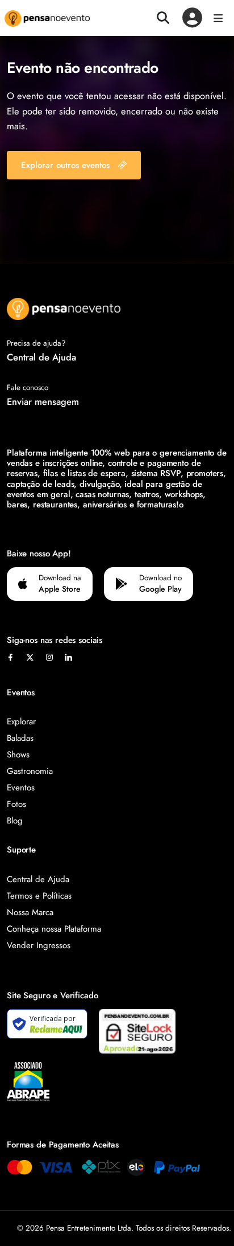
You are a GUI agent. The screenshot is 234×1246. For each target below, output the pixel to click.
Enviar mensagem (43, 401)
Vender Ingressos (38, 945)
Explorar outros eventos (65, 165)
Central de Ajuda (41, 357)
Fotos (16, 804)
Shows (18, 754)
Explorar (21, 721)
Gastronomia (30, 771)
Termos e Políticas (39, 896)
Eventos (21, 787)
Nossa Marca (30, 912)
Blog (15, 820)
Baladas (20, 738)
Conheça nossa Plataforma (54, 929)
